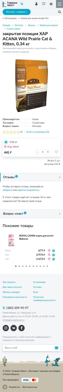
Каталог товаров (15, 12)
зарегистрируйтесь (28, 190)
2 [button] (19, 266)
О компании (39, 282)
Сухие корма (13, 29)
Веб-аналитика (30, 387)
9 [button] (43, 266)
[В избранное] (56, 152)
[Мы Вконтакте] (13, 328)
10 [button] (47, 266)
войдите (7, 190)
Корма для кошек (49, 25)
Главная (6, 25)
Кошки (31, 25)
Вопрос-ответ (14, 213)
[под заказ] (53, 250)
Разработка (14, 387)
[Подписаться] (57, 348)
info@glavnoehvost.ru (13, 320)
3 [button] (22, 266)
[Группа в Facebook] (21, 328)
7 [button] (36, 266)
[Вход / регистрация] (36, 4)
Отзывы (10, 177)
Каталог (19, 25)
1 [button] (15, 266)
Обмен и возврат (11, 292)
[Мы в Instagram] (6, 328)
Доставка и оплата (12, 287)
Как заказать (9, 282)
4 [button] (26, 266)
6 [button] (33, 266)
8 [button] (40, 266)
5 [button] (29, 266)
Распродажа (11, 18)
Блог (35, 292)
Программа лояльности (15, 297)
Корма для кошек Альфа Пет (35, 18)
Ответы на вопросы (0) (37, 132)
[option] (31, 86)
